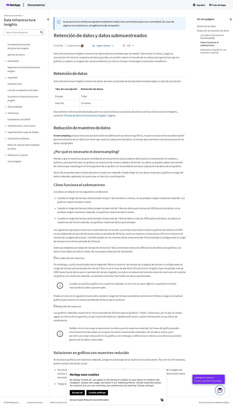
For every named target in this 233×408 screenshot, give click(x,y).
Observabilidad (15, 106)
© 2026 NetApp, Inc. (11, 402)
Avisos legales (14, 161)
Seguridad (12, 77)
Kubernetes (13, 113)
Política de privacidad (59, 402)
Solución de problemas (18, 138)
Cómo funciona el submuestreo (209, 44)
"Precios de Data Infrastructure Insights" (85, 115)
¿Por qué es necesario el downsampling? (212, 36)
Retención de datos (206, 26)
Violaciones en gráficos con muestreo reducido (213, 51)
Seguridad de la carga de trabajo (23, 132)
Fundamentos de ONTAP (19, 119)
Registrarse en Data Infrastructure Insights (24, 69)
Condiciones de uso (34, 402)
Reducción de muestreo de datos (213, 30)
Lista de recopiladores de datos (23, 90)
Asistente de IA (15, 83)
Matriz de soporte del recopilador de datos (24, 146)
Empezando (13, 61)
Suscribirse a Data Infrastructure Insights (23, 98)
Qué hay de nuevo (16, 54)
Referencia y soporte (18, 155)
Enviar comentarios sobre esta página (214, 402)
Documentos (36, 5)
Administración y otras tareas (22, 125)
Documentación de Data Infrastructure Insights (19, 46)
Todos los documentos (13, 15)
